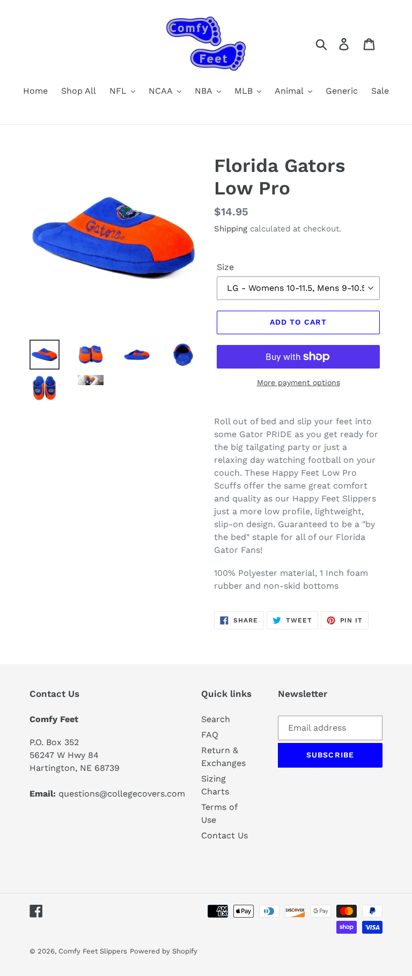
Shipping (230, 229)
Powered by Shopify (163, 951)
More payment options (298, 382)
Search (215, 719)
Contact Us (224, 835)
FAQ (209, 735)
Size (225, 267)
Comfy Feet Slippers (92, 951)
